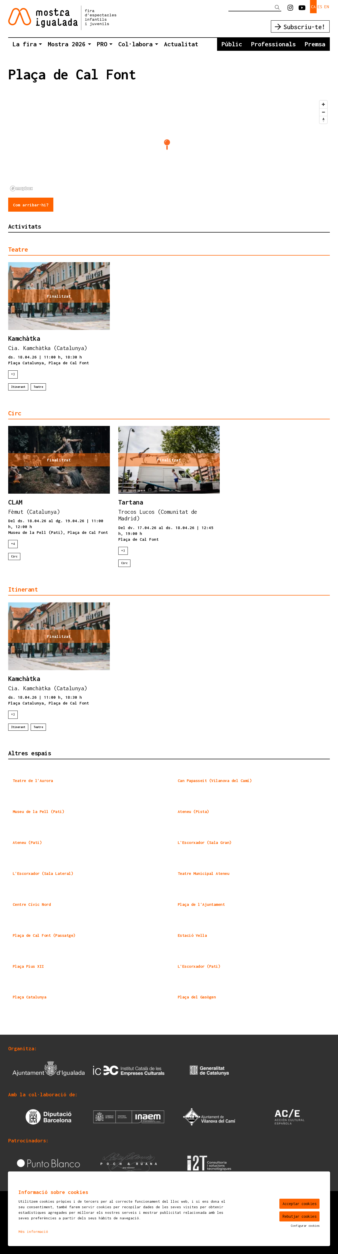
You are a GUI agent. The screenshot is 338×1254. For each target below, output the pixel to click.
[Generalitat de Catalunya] (209, 1070)
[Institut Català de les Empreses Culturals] (129, 1070)
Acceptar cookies (299, 1203)
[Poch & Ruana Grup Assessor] (129, 1162)
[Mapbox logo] (21, 188)
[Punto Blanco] (48, 1162)
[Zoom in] (323, 104)
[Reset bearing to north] (323, 120)
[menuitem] (290, 7)
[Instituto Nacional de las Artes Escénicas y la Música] (129, 1116)
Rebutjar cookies (299, 1216)
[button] (278, 7)
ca (313, 6)
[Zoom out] (323, 112)
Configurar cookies (305, 1225)
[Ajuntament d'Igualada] (48, 1070)
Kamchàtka (24, 338)
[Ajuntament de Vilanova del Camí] (209, 1116)
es (320, 6)
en (326, 6)
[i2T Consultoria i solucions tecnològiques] (209, 1162)
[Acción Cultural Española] (289, 1116)
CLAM (15, 502)
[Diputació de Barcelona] (48, 1116)
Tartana (130, 502)
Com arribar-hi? (31, 204)
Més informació (33, 1231)
